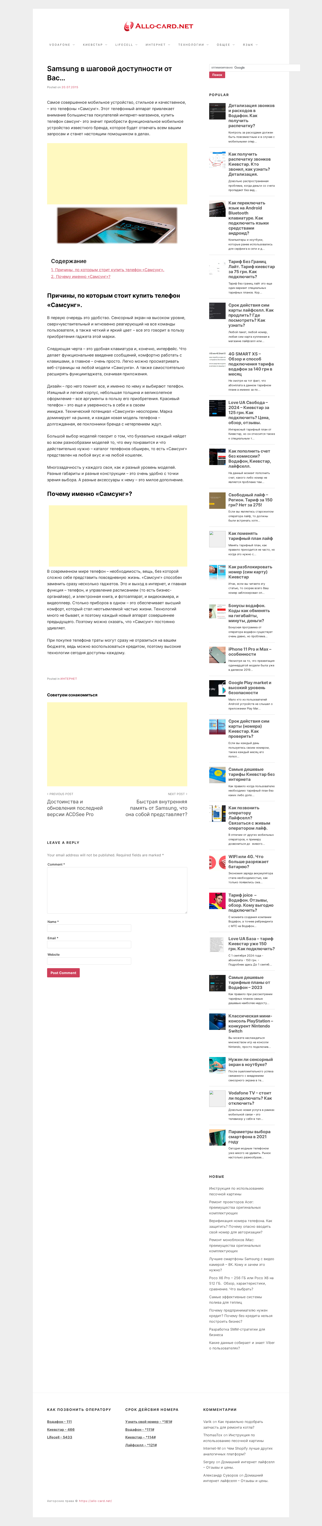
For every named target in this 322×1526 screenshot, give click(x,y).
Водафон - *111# (139, 1429)
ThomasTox (212, 1435)
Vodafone (60, 44)
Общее (223, 44)
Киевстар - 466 (61, 1429)
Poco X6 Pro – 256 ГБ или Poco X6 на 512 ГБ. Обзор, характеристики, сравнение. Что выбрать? (241, 1283)
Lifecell (124, 44)
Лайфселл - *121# (141, 1445)
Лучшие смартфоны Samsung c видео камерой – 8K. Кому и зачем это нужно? (241, 1264)
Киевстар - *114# (140, 1437)
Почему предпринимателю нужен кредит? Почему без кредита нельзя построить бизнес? (240, 1316)
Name (53, 922)
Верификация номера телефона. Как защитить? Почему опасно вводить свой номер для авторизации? (240, 1226)
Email (53, 938)
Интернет (156, 44)
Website (54, 954)
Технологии (191, 44)
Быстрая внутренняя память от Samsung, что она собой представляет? (156, 804)
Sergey (209, 1462)
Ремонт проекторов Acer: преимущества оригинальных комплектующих (235, 1207)
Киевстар (93, 44)
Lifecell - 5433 (59, 1437)
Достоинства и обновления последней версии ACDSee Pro (75, 804)
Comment (56, 864)
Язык (248, 44)
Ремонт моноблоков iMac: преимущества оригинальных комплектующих (235, 1245)
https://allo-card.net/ (95, 1501)
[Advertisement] (117, 173)
